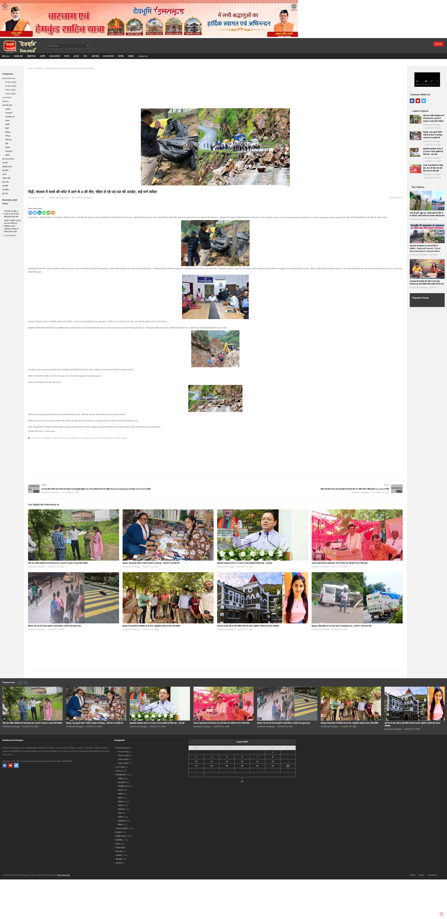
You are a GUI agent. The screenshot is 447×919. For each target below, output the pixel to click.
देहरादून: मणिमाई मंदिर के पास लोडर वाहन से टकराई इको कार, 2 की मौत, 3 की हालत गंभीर (342, 626)
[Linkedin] (39, 213)
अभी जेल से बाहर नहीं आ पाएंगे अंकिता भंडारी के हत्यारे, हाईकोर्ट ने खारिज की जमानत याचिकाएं (248, 626)
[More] (53, 213)
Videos (5, 101)
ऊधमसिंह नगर (10, 117)
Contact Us (142, 56)
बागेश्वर (7, 147)
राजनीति (42, 56)
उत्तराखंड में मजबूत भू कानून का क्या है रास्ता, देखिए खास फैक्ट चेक (11, 214)
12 (227, 761)
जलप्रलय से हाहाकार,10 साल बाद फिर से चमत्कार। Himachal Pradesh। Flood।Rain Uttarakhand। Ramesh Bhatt (425, 248)
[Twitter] (35, 213)
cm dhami (55, 438)
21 (257, 766)
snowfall (95, 438)
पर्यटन (85, 56)
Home (6, 56)
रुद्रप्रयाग (8, 151)
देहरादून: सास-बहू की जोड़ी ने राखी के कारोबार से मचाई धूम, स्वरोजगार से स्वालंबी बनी (151, 563)
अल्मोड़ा (7, 109)
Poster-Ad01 (10, 82)
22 (273, 766)
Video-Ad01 (10, 90)
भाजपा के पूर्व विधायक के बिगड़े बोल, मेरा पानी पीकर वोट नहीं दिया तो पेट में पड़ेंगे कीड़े (339, 563)
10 (196, 761)
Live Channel (10, 235)
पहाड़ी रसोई (95, 56)
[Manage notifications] (441, 914)
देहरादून (7, 132)
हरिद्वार (7, 155)
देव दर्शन (66, 56)
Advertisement (8, 78)
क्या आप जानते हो (54, 56)
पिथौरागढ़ (8, 140)
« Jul (242, 778)
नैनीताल (8, 136)
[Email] (48, 213)
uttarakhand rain (106, 438)
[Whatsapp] (44, 213)
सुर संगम (76, 56)
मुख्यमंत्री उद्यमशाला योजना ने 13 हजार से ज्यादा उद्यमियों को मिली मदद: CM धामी (245, 563)
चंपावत (7, 121)
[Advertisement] (215, 87)
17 (196, 766)
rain (79, 438)
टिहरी (7, 128)
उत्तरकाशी (8, 113)
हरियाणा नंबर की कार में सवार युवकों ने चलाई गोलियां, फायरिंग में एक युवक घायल (54, 626)
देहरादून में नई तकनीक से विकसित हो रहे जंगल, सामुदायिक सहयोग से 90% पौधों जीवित (151, 626)
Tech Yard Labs (63, 875)
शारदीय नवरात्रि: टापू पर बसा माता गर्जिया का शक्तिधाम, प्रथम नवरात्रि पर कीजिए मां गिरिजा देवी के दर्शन (12, 226)
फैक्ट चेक (5, 182)
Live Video (7, 98)
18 (211, 766)
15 (273, 761)
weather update (120, 438)
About (421, 875)
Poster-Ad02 (10, 86)
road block (86, 438)
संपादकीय (131, 56)
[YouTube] (418, 100)
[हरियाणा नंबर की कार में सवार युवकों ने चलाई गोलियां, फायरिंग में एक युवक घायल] (287, 704)
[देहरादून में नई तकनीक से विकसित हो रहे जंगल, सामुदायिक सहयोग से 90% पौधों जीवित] (351, 704)
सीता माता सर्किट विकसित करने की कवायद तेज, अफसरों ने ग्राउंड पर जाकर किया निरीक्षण (58, 563)
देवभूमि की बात (31, 56)
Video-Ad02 (10, 94)
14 (257, 761)
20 (242, 766)
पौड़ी (6, 144)
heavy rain (64, 438)
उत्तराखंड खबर (18, 56)
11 (212, 761)
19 (227, 766)
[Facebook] (30, 213)
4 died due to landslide (40, 438)
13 (242, 761)
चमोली (7, 124)
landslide (73, 438)
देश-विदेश (121, 56)
